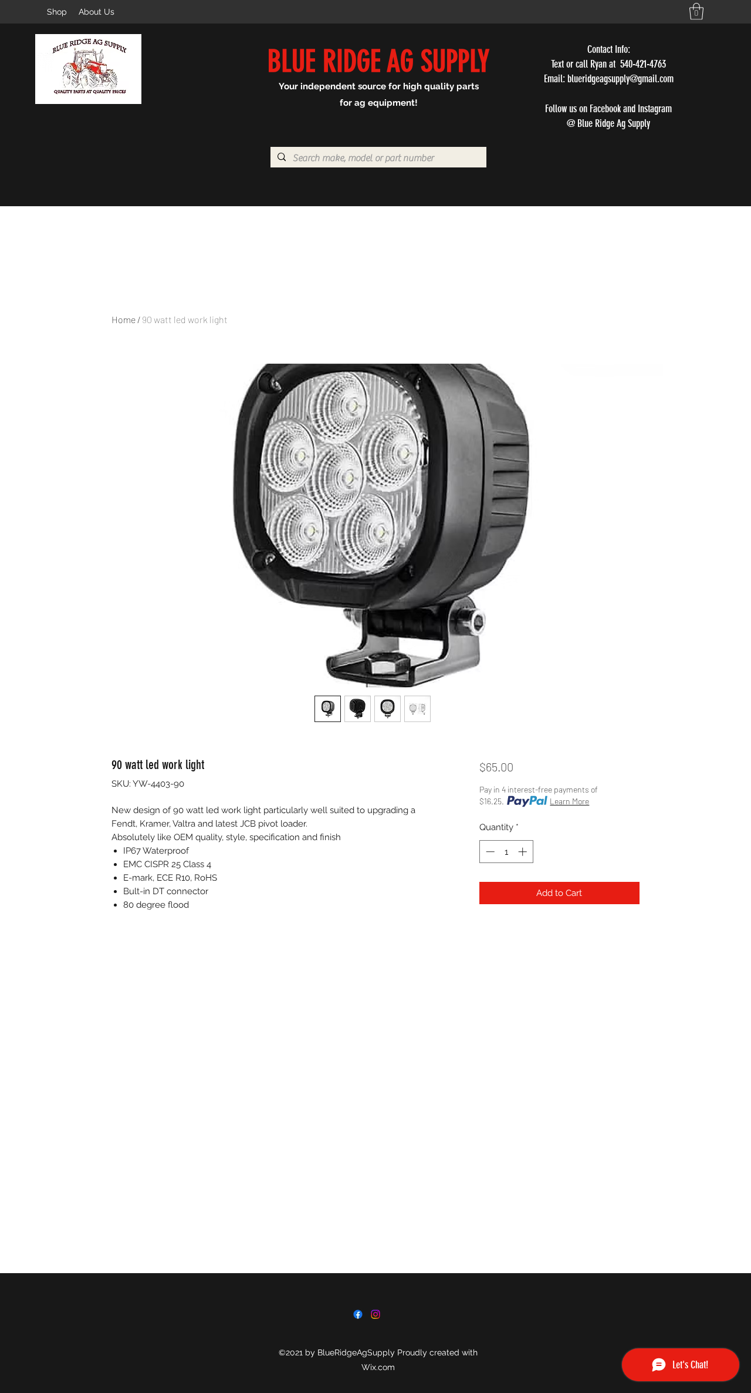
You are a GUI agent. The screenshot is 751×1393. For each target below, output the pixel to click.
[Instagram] (375, 1314)
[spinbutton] (506, 851)
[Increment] (524, 851)
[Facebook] (358, 1314)
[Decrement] (489, 851)
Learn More (569, 801)
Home (123, 319)
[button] (696, 11)
